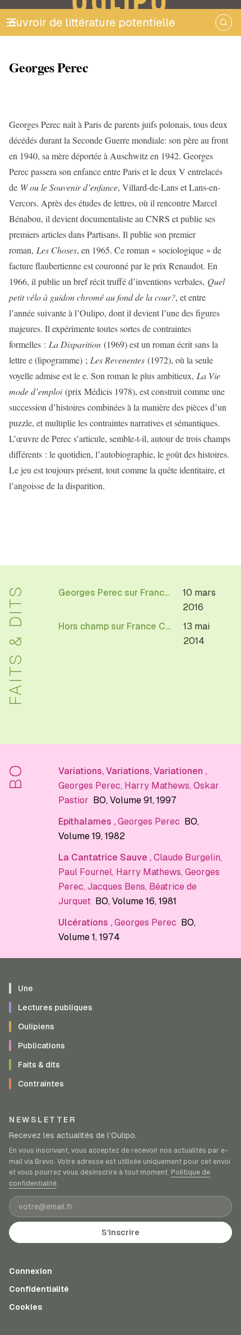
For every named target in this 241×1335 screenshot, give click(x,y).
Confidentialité (39, 1289)
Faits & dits (15, 645)
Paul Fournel (85, 872)
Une (25, 988)
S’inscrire (120, 1232)
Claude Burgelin (187, 857)
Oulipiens (36, 1026)
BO (15, 776)
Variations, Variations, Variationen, (132, 771)
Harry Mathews (156, 785)
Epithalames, (88, 821)
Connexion (30, 1271)
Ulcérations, (86, 922)
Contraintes (41, 1083)
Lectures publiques (55, 1007)
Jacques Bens (116, 886)
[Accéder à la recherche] (223, 22)
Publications (41, 1045)
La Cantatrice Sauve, (106, 857)
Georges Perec (89, 785)
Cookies (25, 1306)
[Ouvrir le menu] (11, 22)
